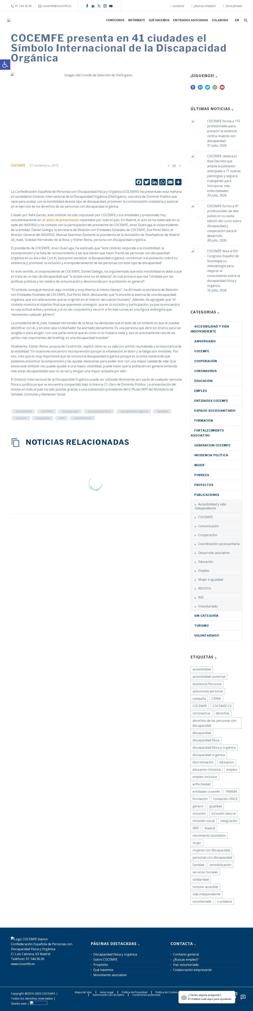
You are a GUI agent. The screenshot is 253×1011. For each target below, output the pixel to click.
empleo (231, 769)
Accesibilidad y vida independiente (210, 506)
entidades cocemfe (206, 791)
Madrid (210, 828)
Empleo (200, 390)
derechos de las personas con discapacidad (214, 723)
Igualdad (162, 411)
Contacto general (186, 954)
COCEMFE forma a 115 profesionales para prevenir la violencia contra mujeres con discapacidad (223, 131)
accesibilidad (24, 411)
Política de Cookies (167, 992)
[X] (99, 6)
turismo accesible (205, 887)
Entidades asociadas (190, 20)
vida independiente (207, 894)
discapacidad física (99, 411)
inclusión (21, 418)
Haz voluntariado (186, 964)
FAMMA (231, 791)
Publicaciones (206, 494)
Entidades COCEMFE (211, 400)
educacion (226, 762)
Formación (203, 420)
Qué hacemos (159, 20)
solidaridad (201, 879)
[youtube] (222, 88)
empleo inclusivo (205, 777)
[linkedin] (200, 88)
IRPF (61, 418)
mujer (197, 843)
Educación (203, 381)
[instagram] (214, 88)
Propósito (100, 964)
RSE (201, 597)
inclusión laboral (223, 813)
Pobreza (201, 475)
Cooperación (205, 361)
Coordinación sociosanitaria (219, 544)
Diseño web (18, 1004)
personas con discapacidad (212, 857)
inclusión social (204, 821)
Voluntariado (208, 606)
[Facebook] (87, 6)
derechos (222, 713)
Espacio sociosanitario (214, 410)
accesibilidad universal (209, 676)
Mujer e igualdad (210, 579)
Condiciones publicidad (146, 995)
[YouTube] (111, 6)
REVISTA (204, 588)
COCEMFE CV (222, 706)
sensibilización (83, 418)
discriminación (203, 762)
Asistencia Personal (207, 684)
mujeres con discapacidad (211, 850)
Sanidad (198, 865)
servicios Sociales (205, 872)
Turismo (201, 625)
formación (200, 799)
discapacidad (70, 411)
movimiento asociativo (209, 835)
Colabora (220, 20)
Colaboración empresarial (192, 970)
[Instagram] (105, 6)
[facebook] (193, 88)
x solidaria (224, 901)
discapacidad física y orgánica (214, 747)
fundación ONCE (225, 799)
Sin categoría (206, 615)
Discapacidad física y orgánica (115, 954)
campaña (199, 698)
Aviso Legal (106, 992)
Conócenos (115, 20)
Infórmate (136, 20)
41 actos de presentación (60, 220)
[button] (5, 64)
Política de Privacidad (134, 992)
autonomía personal (208, 691)
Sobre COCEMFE (105, 959)
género (198, 806)
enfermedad (202, 784)
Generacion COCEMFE (212, 445)
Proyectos (203, 485)
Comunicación (208, 526)
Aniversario (205, 341)
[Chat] (243, 997)
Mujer (199, 465)
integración (43, 418)
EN (237, 20)
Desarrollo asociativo (214, 553)
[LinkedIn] (93, 6)
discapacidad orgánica (134, 411)
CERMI (216, 698)
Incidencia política (211, 455)
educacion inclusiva (207, 769)
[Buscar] (245, 20)
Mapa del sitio (83, 992)
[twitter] (207, 88)
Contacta (178, 6)
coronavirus (205, 371)
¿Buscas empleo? (205, 6)
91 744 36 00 (23, 6)
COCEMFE (18, 165)
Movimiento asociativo (110, 975)
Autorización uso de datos (108, 995)
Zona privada (233, 6)
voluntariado (202, 901)
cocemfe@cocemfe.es (57, 6)
